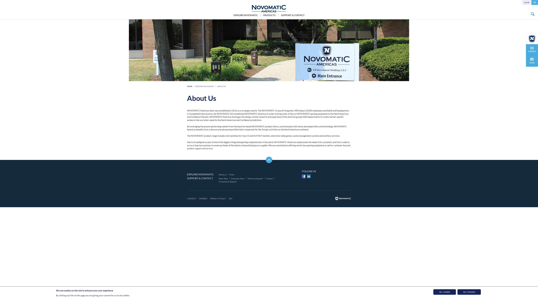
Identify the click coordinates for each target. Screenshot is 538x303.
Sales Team (223, 178)
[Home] (269, 8)
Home (189, 86)
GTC (231, 198)
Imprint (203, 198)
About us (223, 174)
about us (221, 86)
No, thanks (469, 292)
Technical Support (255, 178)
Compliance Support (228, 181)
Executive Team (237, 178)
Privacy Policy (218, 198)
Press (231, 174)
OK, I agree (444, 292)
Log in (526, 2)
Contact (269, 178)
